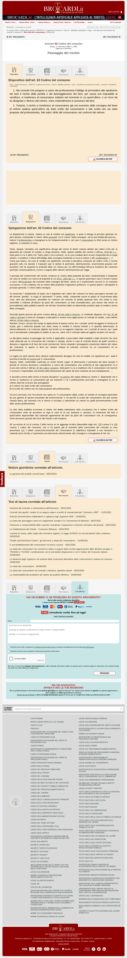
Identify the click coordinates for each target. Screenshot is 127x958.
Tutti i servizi (115, 22)
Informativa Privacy (62, 941)
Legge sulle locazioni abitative (93, 742)
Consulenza (80, 75)
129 (99, 424)
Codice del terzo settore (43, 823)
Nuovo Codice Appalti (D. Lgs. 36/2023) (47, 722)
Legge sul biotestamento (42, 880)
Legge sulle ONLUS (87, 766)
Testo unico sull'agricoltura (92, 839)
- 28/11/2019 (40, 508)
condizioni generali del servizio (45, 647)
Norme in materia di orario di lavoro (47, 917)
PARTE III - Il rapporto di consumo (39, 84)
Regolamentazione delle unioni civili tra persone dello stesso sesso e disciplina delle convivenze (50, 867)
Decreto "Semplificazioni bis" (44, 848)
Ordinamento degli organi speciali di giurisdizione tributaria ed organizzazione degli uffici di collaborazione (99, 890)
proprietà (52, 237)
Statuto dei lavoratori (41, 887)
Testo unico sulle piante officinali (95, 843)
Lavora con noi (63, 944)
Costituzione (79, 22)
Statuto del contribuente (91, 896)
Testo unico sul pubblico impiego (94, 797)
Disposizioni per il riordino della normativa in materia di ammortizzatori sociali (52, 909)
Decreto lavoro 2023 (40, 845)
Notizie (47, 75)
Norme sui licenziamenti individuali (47, 913)
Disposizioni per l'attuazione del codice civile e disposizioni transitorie (52, 733)
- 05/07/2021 (55, 520)
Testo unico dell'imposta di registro (96, 858)
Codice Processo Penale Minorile (46, 763)
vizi (23, 430)
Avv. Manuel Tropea (71, 936)
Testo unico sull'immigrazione (93, 810)
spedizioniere (102, 258)
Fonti (16, 30)
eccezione (65, 377)
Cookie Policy (75, 941)
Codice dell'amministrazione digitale (48, 816)
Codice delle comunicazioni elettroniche (50, 799)
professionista (25, 240)
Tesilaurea (63, 75)
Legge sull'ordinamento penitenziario (96, 780)
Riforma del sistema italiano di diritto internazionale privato (96, 784)
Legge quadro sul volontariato (93, 763)
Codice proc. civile (27, 22)
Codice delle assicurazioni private (47, 779)
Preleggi (35, 729)
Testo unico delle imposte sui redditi (96, 854)
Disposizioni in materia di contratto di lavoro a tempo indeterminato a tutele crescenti (52, 897)
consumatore (87, 240)
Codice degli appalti (40, 833)
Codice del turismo (39, 793)
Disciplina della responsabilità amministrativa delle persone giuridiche (97, 758)
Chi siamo (84, 941)
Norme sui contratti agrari (91, 734)
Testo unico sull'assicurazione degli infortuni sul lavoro (96, 821)
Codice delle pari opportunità (45, 803)
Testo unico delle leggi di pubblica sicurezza (100, 817)
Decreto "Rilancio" (39, 855)
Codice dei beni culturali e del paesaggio (50, 783)
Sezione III (29, 32)
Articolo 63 (50, 32)
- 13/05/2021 (48, 516)
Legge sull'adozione (40, 872)
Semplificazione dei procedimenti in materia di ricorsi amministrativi (99, 753)
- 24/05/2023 (61, 552)
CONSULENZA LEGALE (110, 27)
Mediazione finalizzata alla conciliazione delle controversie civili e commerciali (98, 775)
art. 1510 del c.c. (108, 252)
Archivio (92, 941)
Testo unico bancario (89, 804)
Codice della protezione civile (45, 826)
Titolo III (75, 30)
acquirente (27, 281)
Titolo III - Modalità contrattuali (61, 84)
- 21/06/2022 (49, 540)
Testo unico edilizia (88, 807)
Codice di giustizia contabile (44, 806)
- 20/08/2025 (28, 566)
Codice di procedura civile (43, 737)
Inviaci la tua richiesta (25, 695)
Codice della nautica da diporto (45, 810)
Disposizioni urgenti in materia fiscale (97, 875)
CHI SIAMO (93, 27)
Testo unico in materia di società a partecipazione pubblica (95, 847)
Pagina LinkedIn (104, 948)
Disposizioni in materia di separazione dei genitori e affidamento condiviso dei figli (50, 837)
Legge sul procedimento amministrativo (97, 749)
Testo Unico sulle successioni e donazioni (98, 851)
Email (10, 621)
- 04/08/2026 (45, 574)
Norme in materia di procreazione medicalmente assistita (46, 876)
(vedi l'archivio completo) (63, 616)
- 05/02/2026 (47, 570)
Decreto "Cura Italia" (40, 858)
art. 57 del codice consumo (45, 368)
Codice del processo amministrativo (47, 789)
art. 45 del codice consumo (26, 320)
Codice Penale (44, 22)
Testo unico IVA (86, 861)
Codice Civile (10, 22)
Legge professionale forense (93, 718)
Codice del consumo (27, 30)
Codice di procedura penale (43, 754)
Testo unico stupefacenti (91, 814)
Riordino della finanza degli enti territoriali (100, 899)
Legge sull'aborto (39, 841)
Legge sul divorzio (39, 862)
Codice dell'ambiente (40, 796)
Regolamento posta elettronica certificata (99, 902)
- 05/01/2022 (63, 525)
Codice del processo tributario (45, 769)
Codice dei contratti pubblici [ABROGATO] (49, 786)
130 (115, 424)
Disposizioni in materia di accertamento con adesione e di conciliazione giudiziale (99, 879)
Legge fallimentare (88, 722)
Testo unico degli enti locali (92, 800)
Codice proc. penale (61, 22)
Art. (17, 37)
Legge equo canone (88, 746)
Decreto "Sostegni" (40, 851)
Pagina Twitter (99, 948)
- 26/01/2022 (39, 529)
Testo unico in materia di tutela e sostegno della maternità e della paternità (99, 793)
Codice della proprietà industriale (47, 813)
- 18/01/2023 (42, 545)
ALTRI (90, 22)
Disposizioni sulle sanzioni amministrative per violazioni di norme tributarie (98, 884)
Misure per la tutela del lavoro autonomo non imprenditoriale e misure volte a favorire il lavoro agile (52, 903)
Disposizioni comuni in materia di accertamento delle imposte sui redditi (97, 865)
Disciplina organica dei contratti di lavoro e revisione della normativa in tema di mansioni (52, 891)
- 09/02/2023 (33, 474)
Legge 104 (35, 884)
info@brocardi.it (49, 941)
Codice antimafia (38, 820)
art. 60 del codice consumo (67, 314)
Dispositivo (14, 222)
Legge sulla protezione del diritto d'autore (99, 725)
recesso (33, 359)
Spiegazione (30, 75)
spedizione (70, 234)
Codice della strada (40, 766)
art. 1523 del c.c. (67, 279)
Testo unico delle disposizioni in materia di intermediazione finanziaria (99, 832)
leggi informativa (88, 647)
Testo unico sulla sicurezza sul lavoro (97, 836)
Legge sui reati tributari (90, 788)
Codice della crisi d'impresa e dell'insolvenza (52, 830)
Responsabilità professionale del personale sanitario (95, 738)
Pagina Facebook (93, 948)
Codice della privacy (40, 773)
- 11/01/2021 (60, 512)
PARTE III (49, 30)
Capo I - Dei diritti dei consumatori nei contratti (85, 84)
